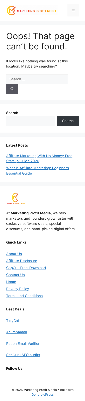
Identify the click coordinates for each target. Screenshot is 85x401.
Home (11, 282)
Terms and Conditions (24, 296)
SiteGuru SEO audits (23, 355)
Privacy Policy (17, 289)
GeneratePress (43, 394)
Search (68, 121)
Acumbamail (16, 332)
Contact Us (15, 275)
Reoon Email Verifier (22, 344)
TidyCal (12, 321)
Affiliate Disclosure (21, 261)
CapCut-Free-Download (26, 268)
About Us (14, 254)
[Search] (12, 89)
